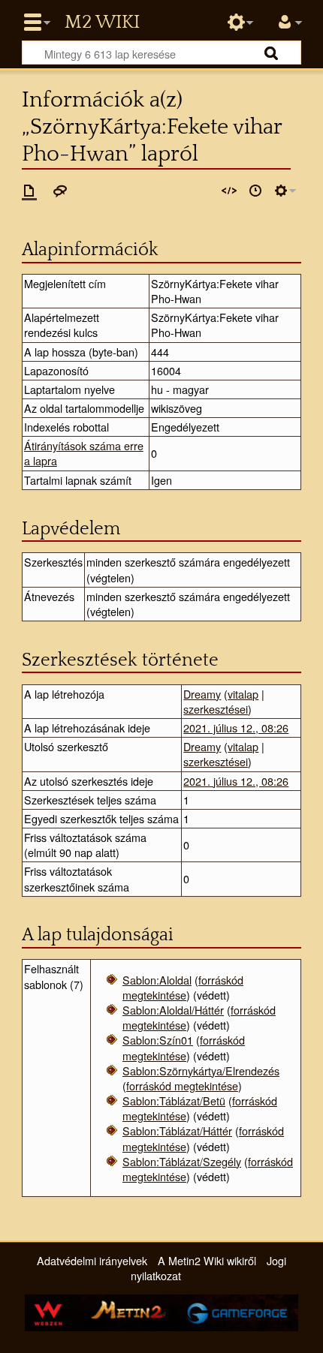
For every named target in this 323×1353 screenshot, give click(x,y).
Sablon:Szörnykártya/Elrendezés (200, 1070)
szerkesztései (215, 709)
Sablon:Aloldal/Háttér (173, 1010)
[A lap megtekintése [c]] (29, 190)
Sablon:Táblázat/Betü (173, 1100)
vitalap (243, 694)
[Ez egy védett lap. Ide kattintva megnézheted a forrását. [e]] (229, 190)
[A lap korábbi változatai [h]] (255, 190)
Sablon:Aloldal (157, 980)
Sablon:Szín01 (157, 1040)
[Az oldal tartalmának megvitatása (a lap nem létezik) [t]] (60, 190)
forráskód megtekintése (182, 987)
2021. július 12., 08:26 (235, 727)
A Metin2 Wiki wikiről (207, 1260)
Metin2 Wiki (102, 22)
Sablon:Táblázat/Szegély (181, 1161)
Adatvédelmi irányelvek (92, 1260)
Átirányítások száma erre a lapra (83, 452)
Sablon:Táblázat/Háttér (177, 1130)
